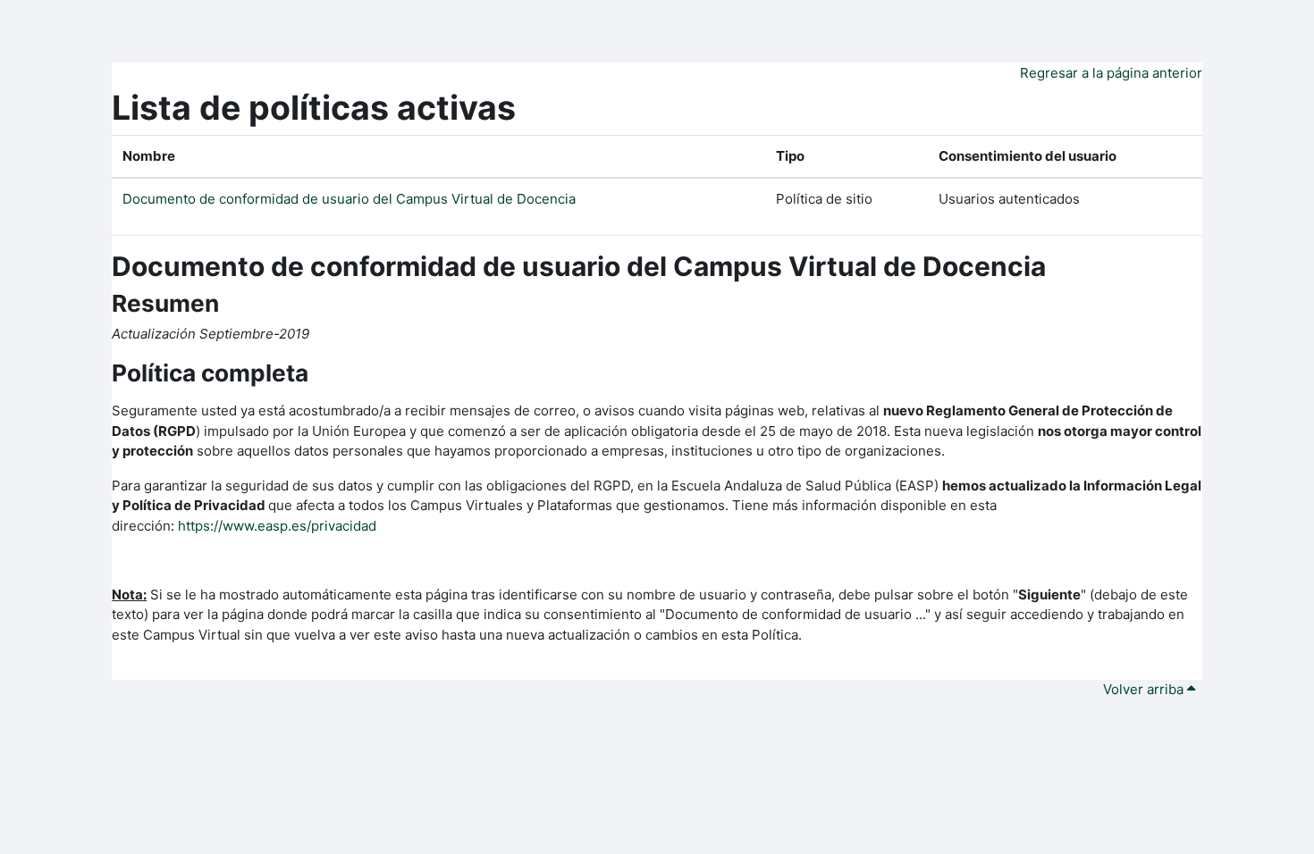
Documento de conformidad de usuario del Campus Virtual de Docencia (349, 198)
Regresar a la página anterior (1111, 72)
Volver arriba (1145, 689)
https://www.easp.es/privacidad (277, 525)
